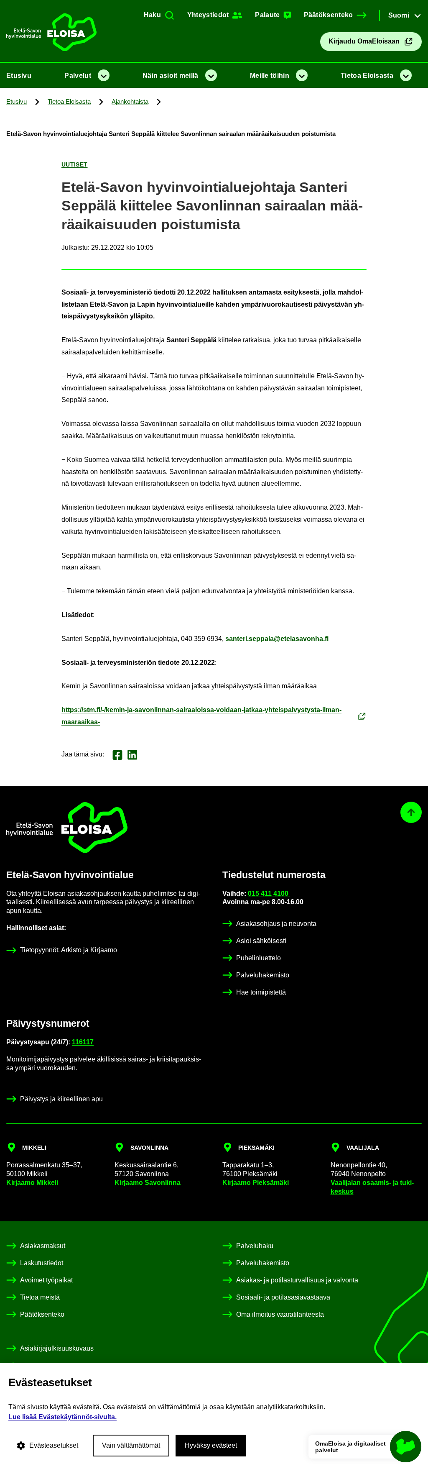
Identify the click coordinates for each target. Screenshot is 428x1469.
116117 (83, 1042)
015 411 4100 (269, 893)
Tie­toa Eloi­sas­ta (367, 75)
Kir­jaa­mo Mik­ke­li (32, 1182)
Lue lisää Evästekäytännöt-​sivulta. (62, 1416)
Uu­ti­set (74, 164)
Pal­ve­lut (77, 75)
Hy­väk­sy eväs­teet (211, 1445)
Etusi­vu (18, 75)
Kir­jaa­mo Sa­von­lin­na (148, 1182)
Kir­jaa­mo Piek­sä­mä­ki (255, 1182)
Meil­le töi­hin (269, 75)
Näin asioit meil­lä (170, 75)
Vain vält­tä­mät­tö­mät (131, 1445)
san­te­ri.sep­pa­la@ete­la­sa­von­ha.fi (277, 638)
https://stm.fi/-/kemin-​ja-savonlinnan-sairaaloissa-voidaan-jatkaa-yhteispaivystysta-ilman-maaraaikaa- (201, 716)
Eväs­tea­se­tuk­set (53, 1445)
